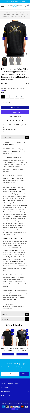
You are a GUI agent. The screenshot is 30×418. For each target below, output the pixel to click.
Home (2, 13)
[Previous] (3, 38)
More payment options (15, 116)
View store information (8, 132)
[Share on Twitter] (10, 120)
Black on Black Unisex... (8, 348)
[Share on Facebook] (7, 120)
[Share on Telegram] (19, 120)
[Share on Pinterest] (13, 120)
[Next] (26, 38)
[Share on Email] (22, 120)
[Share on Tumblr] (16, 120)
